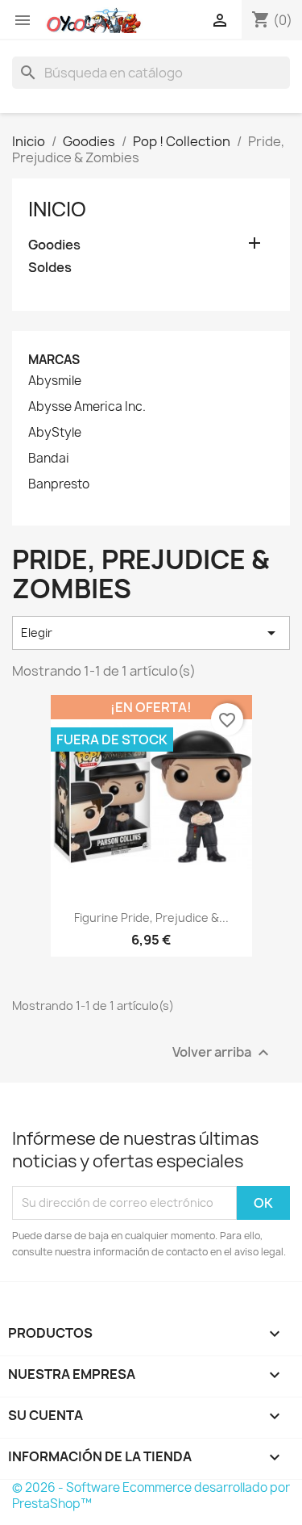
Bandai (48, 458)
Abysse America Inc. (87, 407)
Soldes (50, 267)
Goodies (54, 245)
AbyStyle (54, 433)
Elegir (151, 633)
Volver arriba (222, 1052)
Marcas (54, 359)
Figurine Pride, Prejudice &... (151, 917)
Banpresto (58, 484)
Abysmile (54, 381)
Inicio (57, 209)
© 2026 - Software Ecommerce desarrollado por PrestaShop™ (151, 1495)
